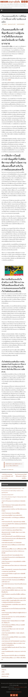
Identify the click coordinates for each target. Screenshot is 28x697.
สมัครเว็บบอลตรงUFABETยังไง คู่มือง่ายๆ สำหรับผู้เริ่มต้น (13, 655)
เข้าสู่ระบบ (4, 669)
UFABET (9, 80)
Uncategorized (20, 24)
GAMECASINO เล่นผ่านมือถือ (10, 2)
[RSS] (27, 2)
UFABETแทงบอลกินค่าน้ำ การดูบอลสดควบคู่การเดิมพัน (13, 521)
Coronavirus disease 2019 (7, 494)
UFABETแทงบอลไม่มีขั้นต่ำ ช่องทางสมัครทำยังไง (12, 515)
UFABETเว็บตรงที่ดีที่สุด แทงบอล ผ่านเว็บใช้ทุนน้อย (12, 588)
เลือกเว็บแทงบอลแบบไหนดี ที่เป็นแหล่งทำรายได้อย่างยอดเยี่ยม (20, 476)
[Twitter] (24, 2)
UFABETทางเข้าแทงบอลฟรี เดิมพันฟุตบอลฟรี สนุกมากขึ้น (14, 577)
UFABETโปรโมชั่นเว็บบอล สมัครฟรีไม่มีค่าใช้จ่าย (12, 530)
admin (5, 24)
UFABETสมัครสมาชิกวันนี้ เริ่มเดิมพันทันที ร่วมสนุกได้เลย (13, 641)
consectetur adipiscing (19, 687)
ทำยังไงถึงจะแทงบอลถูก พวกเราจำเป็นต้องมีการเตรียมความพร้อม (7, 476)
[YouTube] (22, 2)
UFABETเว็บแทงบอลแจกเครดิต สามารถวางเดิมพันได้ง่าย (13, 527)
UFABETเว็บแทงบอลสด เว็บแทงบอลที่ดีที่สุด (11, 513)
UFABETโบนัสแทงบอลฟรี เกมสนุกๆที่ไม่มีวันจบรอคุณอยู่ (13, 536)
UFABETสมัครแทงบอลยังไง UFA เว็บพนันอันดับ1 (12, 542)
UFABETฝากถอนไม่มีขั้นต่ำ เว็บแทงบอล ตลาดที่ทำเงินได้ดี (14, 598)
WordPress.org (5, 676)
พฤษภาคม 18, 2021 (12, 24)
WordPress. (19, 692)
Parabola (14, 692)
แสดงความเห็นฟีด (5, 674)
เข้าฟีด (3, 672)
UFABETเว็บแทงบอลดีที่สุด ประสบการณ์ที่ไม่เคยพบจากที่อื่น (14, 548)
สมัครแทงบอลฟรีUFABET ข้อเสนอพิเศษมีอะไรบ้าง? (12, 555)
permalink (10, 469)
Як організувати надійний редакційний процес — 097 (13, 488)
